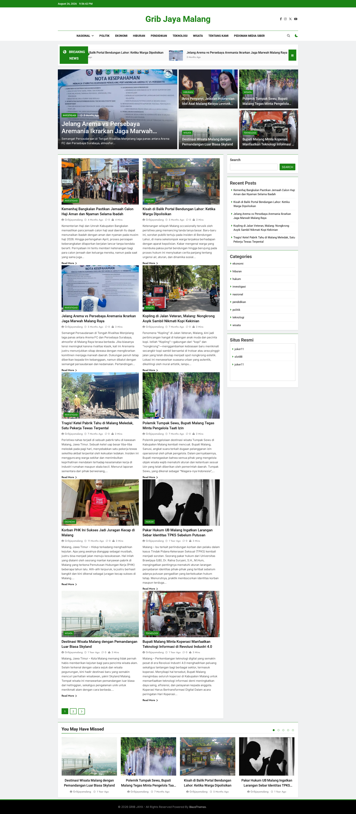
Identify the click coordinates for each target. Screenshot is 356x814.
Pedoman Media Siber (249, 35)
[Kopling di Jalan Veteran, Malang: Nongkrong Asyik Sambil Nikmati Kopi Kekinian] (248, 57)
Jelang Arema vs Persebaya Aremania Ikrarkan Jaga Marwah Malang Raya (185, 52)
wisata (198, 35)
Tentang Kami (218, 35)
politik (104, 35)
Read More (68, 263)
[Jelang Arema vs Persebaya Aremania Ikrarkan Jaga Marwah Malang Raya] (124, 57)
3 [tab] (283, 730)
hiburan (139, 35)
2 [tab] (278, 730)
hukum (150, 200)
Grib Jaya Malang (178, 19)
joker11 (239, 349)
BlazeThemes (197, 806)
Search (235, 160)
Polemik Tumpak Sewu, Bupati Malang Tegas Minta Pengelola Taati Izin (266, 103)
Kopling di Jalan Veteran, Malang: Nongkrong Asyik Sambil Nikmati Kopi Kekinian (108, 131)
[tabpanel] (89, 765)
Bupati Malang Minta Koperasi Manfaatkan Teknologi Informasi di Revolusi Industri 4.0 (268, 144)
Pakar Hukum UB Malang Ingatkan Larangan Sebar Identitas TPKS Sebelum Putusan (266, 785)
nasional (83, 35)
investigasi (71, 200)
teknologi (180, 35)
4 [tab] (288, 730)
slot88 (238, 356)
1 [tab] (274, 730)
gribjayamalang (74, 219)
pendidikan (159, 35)
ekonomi (121, 35)
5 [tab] (293, 730)
